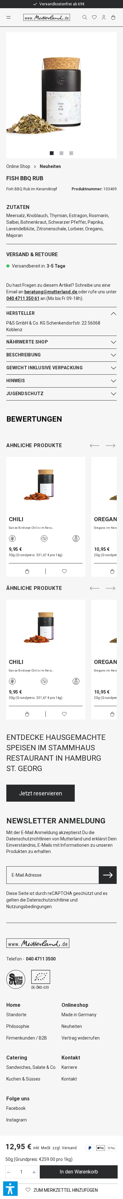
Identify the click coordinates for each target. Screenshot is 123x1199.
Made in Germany (79, 1014)
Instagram (16, 1119)
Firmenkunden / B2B (26, 1037)
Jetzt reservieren (40, 793)
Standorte (16, 1014)
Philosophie (17, 1026)
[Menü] (9, 17)
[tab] (60, 419)
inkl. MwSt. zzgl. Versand (55, 1148)
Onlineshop (75, 1005)
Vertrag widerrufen (81, 1037)
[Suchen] (85, 17)
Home (13, 1005)
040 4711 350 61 (22, 298)
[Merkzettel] (95, 17)
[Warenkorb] (114, 17)
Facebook (16, 1108)
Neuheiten (72, 1026)
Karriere (69, 1067)
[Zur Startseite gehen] (46, 17)
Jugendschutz (25, 393)
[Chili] (46, 484)
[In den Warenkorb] (27, 571)
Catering (16, 1058)
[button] (10, 1188)
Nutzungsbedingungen (29, 906)
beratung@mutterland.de (50, 291)
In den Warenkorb (79, 1172)
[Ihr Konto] (104, 17)
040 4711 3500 (41, 958)
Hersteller (20, 313)
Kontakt (69, 1078)
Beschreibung (23, 354)
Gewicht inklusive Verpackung (44, 367)
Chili (16, 519)
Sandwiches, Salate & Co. (31, 1067)
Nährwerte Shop (27, 341)
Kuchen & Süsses (23, 1078)
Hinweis (15, 380)
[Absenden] (108, 875)
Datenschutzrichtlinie (48, 899)
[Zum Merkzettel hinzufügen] (64, 571)
